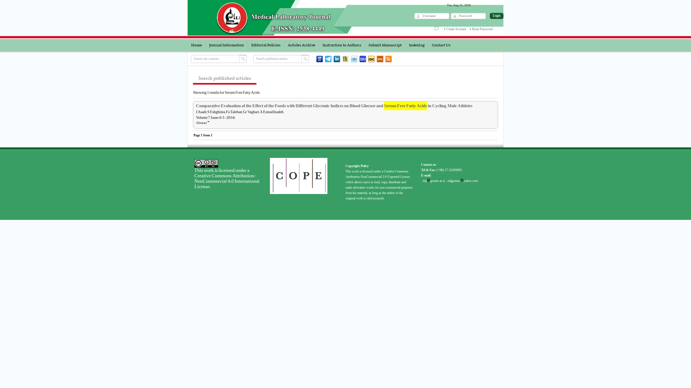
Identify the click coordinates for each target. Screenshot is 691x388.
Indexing (417, 45)
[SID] (363, 59)
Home (196, 45)
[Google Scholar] (319, 59)
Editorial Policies (265, 45)
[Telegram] (328, 59)
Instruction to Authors (342, 45)
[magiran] (345, 59)
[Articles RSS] (388, 59)
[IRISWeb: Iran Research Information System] (354, 59)
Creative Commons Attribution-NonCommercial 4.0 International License (226, 181)
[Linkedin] (337, 59)
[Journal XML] (380, 59)
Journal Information (226, 45)
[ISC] (371, 59)
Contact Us (441, 45)
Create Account (456, 29)
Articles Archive (301, 45)
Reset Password (482, 29)
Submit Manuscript (385, 45)
